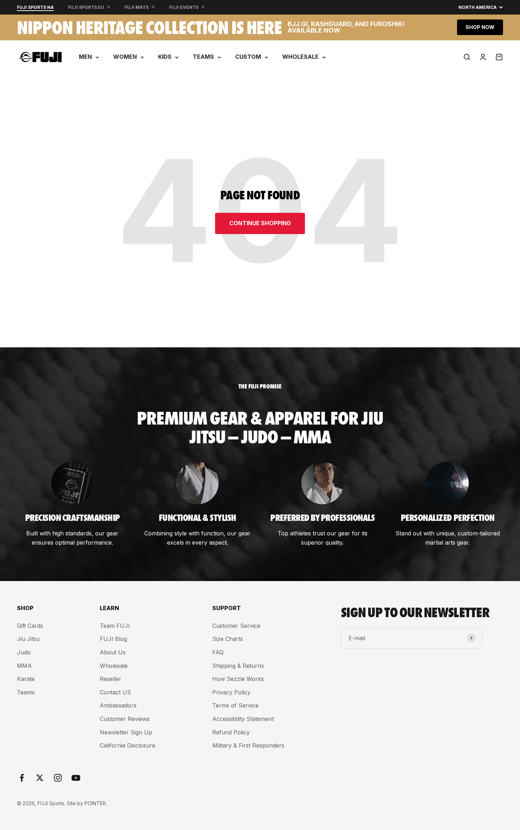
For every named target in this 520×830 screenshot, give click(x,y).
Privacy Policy (231, 692)
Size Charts (227, 638)
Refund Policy (231, 732)
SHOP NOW (480, 27)
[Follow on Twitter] (40, 778)
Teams (26, 692)
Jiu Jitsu (28, 638)
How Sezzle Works (238, 678)
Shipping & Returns (238, 665)
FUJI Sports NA (35, 7)
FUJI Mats (137, 7)
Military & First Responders (248, 745)
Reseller (110, 678)
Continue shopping (260, 223)
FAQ (218, 652)
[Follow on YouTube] (76, 778)
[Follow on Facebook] (22, 778)
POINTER (95, 803)
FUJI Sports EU (86, 7)
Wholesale (114, 665)
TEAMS (203, 56)
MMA (24, 665)
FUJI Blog (113, 638)
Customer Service (236, 625)
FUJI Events (183, 7)
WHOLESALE (300, 56)
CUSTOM (248, 56)
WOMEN (125, 56)
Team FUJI (115, 625)
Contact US (115, 692)
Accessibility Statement (243, 718)
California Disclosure (127, 745)
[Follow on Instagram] (58, 778)
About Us (113, 652)
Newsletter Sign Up (126, 732)
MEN (85, 56)
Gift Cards (30, 625)
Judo (24, 652)
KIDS (165, 56)
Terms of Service (235, 705)
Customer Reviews (125, 718)
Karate (26, 678)
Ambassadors (118, 705)
